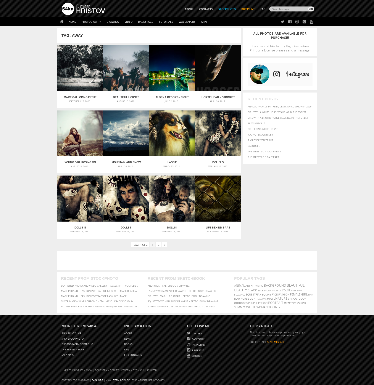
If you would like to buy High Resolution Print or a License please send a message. (280, 41)
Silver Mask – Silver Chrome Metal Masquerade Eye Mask (97, 301)
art (247, 286)
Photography (91, 22)
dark (300, 290)
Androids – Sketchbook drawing (169, 285)
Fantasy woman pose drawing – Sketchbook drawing (182, 290)
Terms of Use (121, 380)
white (251, 307)
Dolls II (126, 227)
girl (304, 294)
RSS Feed (152, 370)
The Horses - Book (73, 349)
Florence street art (260, 140)
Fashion (283, 294)
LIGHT (253, 298)
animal (239, 286)
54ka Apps (67, 354)
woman (262, 307)
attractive (257, 285)
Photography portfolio (77, 344)
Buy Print (248, 9)
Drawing (112, 22)
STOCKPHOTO (227, 9)
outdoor (299, 298)
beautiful (296, 285)
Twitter (197, 333)
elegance (239, 294)
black (252, 290)
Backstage (145, 22)
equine (266, 294)
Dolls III (80, 227)
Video (128, 22)
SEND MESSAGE (276, 341)
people (253, 303)
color (286, 290)
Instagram (198, 344)
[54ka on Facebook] (289, 22)
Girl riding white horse (263, 129)
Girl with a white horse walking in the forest (277, 112)
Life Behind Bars (218, 227)
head (237, 298)
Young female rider (260, 134)
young (274, 307)
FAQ (262, 9)
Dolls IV (218, 162)
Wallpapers (187, 22)
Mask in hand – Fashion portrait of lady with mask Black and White (100, 290)
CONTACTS (206, 9)
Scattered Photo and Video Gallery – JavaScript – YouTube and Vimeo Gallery (100, 285)
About (128, 333)
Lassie (172, 162)
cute (294, 290)
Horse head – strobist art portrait (218, 97)
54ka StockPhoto (72, 338)
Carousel (254, 145)
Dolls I (172, 227)
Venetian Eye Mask (132, 370)
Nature (281, 298)
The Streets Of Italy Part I (264, 157)
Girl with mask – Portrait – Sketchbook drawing (179, 296)
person (263, 303)
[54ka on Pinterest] (303, 22)
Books (128, 344)
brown (267, 290)
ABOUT (189, 9)
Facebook (198, 339)
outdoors (241, 303)
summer (239, 307)
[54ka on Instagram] (296, 22)
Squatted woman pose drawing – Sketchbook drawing (183, 301)
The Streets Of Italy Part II (264, 151)
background (275, 285)
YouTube (197, 356)
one (290, 298)
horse (244, 298)
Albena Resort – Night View (172, 97)
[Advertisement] (188, 260)
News (72, 22)
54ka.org (97, 380)
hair (310, 294)
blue (260, 290)
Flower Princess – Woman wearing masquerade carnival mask (100, 306)
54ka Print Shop (71, 333)
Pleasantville (256, 123)
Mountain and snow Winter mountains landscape (126, 162)
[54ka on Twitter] (281, 22)
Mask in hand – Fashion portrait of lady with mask (94, 296)
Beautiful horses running (126, 97)
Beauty (240, 290)
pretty (288, 303)
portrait (275, 302)
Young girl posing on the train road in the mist (80, 162)
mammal (262, 298)
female (295, 294)
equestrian (253, 294)
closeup (276, 290)
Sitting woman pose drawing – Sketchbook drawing (181, 306)
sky (294, 303)
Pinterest (197, 350)
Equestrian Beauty (107, 370)
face (274, 294)
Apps (204, 22)
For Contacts (133, 354)
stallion (301, 303)
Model (271, 298)
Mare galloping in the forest (80, 97)
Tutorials (166, 22)
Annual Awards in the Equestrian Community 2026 (279, 106)
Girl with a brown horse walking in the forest (278, 117)
